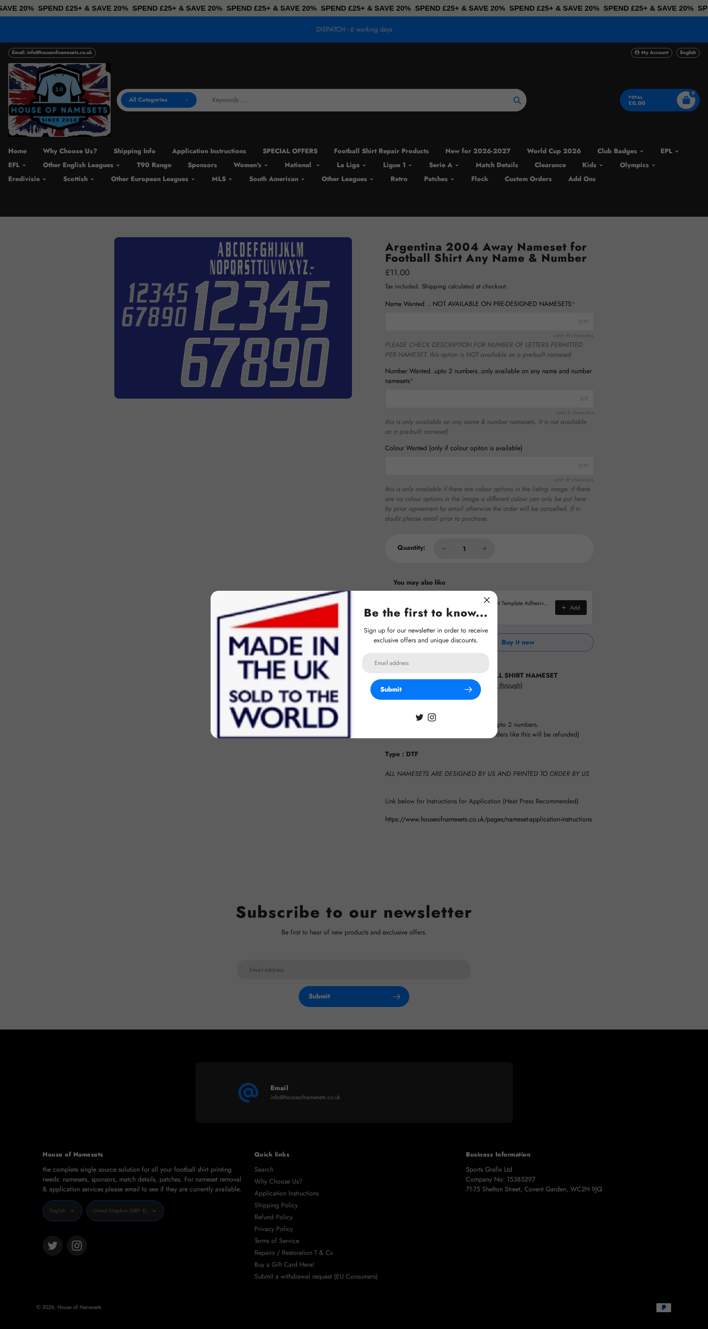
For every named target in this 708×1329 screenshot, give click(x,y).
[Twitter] (419, 716)
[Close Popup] (487, 600)
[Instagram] (432, 716)
